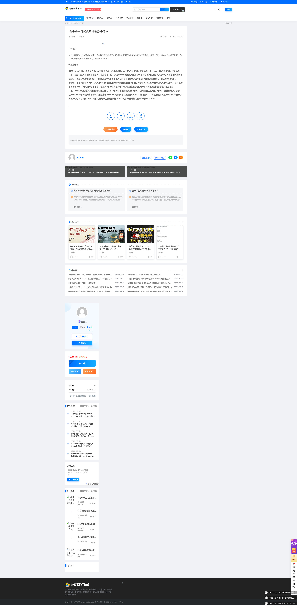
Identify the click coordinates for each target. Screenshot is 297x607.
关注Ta (76, 327)
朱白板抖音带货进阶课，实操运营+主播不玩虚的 (87, 537)
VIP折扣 (84, 357)
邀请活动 (204, 2)
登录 (228, 9)
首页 (68, 23)
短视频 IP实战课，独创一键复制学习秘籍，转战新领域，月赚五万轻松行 (90, 287)
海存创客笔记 (76, 140)
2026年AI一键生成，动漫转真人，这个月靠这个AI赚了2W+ (82, 445)
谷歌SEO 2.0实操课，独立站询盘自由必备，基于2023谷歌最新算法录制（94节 (287, 592)
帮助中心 (214, 2)
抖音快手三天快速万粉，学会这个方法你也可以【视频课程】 (87, 498)
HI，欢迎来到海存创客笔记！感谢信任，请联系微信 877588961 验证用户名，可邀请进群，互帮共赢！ (100, 2)
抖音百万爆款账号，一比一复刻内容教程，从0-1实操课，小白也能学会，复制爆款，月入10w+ (139, 247)
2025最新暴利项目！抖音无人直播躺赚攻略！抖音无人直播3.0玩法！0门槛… (150, 283)
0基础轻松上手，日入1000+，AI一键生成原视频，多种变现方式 (287, 598)
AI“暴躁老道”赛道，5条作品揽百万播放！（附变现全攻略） (82, 425)
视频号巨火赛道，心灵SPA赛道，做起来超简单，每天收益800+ (81, 247)
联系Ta (90, 328)
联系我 (83, 343)
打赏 (127, 129)
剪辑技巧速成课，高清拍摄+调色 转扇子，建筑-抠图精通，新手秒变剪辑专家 (150, 287)
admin (73, 37)
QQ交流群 (74, 479)
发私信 (83, 327)
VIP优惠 (194, 2)
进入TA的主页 (83, 336)
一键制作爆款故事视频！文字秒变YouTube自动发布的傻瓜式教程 (169, 247)
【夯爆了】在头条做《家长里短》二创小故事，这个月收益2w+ (82, 415)
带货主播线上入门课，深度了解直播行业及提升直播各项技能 (155, 172)
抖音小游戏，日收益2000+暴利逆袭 (81, 283)
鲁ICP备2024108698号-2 (113, 602)
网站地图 (99, 602)
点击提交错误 (81, 396)
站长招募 (178, 9)
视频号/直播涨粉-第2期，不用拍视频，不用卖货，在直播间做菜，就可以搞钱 (90, 291)
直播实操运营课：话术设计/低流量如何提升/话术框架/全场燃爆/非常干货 (150, 291)
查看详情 (77, 207)
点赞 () (142, 129)
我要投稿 (228, 23)
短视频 (75, 23)
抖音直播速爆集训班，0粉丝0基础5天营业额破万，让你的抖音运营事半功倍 (87, 511)
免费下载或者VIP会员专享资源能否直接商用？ (93, 190)
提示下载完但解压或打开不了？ (145, 190)
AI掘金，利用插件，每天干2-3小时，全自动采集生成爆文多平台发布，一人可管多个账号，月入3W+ (287, 603)
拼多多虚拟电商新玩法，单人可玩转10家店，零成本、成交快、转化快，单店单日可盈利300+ (82, 435)
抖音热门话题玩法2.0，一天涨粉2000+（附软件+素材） (87, 524)
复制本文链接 (159, 158)
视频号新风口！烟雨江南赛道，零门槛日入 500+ (110, 247)
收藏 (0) (111, 129)
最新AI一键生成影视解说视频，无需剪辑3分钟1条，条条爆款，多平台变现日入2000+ (82, 455)
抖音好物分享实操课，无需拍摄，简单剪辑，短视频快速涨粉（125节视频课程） (95, 172)
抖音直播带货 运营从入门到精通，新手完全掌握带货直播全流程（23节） (87, 550)
